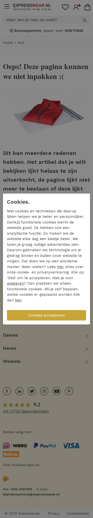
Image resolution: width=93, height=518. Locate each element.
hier (60, 267)
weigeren (15, 283)
